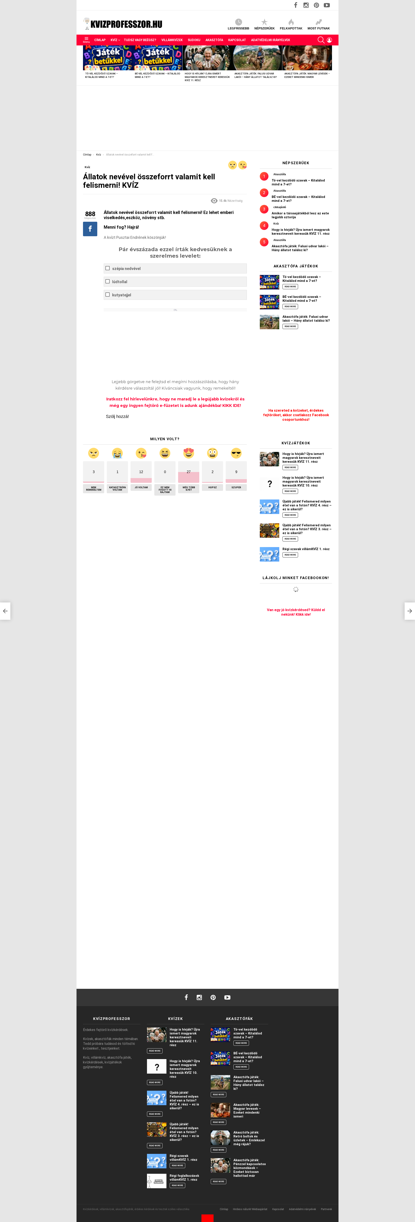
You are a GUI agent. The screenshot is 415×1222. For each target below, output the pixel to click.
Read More (290, 287)
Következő (330, 65)
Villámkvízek (172, 40)
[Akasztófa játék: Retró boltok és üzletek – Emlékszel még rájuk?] (220, 1137)
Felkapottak (291, 28)
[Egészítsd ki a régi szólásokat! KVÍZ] (5, 611)
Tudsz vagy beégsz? (140, 40)
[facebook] (186, 997)
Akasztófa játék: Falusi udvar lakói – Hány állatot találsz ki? (300, 248)
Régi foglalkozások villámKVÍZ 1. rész (184, 1178)
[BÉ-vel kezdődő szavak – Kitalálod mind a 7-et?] (157, 57)
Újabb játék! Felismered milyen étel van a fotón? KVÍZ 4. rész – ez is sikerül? (307, 505)
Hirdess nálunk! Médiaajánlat (250, 1209)
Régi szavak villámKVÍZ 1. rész (306, 549)
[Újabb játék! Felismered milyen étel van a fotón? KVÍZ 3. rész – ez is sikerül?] (269, 530)
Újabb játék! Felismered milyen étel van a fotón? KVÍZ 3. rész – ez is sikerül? (307, 529)
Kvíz (114, 40)
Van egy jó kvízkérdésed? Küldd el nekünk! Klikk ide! (296, 612)
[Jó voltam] (242, 165)
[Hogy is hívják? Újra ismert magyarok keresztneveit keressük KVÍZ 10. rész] (269, 483)
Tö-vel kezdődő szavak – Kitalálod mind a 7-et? (302, 279)
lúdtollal (119, 281)
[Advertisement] (207, 118)
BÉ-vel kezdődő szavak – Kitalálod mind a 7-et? (302, 299)
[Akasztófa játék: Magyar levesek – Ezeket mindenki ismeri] (307, 57)
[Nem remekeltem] (232, 165)
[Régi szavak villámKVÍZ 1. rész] (269, 554)
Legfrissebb (238, 28)
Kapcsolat (237, 40)
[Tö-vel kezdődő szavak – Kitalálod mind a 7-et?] (108, 57)
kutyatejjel (121, 295)
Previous (85, 65)
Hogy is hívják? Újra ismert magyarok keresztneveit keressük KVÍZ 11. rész (207, 77)
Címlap (99, 40)
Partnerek (326, 1209)
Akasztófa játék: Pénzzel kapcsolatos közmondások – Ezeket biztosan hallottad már (249, 1168)
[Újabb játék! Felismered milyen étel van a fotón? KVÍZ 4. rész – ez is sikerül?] (269, 506)
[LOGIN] (329, 40)
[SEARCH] (321, 40)
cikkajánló (279, 207)
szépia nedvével (126, 268)
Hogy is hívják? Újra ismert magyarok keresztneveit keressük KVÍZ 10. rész (303, 481)
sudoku (194, 40)
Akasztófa (214, 40)
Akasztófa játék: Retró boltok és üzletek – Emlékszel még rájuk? (249, 1138)
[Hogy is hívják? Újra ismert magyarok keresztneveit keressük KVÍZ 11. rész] (207, 57)
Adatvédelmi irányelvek (270, 40)
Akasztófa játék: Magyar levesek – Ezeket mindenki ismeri (247, 1110)
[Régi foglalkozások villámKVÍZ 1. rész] (156, 1181)
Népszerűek (264, 28)
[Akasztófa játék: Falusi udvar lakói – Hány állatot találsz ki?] (257, 57)
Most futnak (319, 28)
